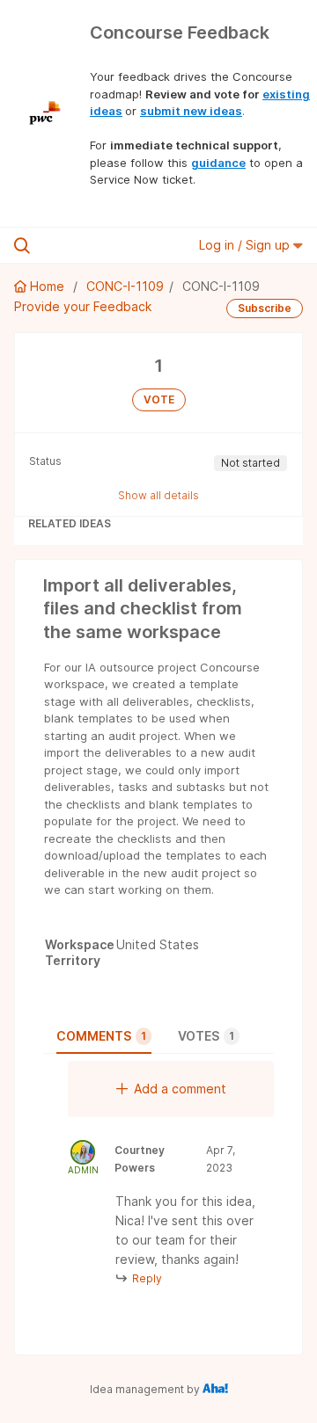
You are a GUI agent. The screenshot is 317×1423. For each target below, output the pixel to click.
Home (47, 286)
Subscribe (264, 308)
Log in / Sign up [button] (246, 244)
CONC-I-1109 (125, 286)
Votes (206, 1035)
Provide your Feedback (82, 306)
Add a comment (180, 1088)
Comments (101, 1035)
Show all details (158, 495)
